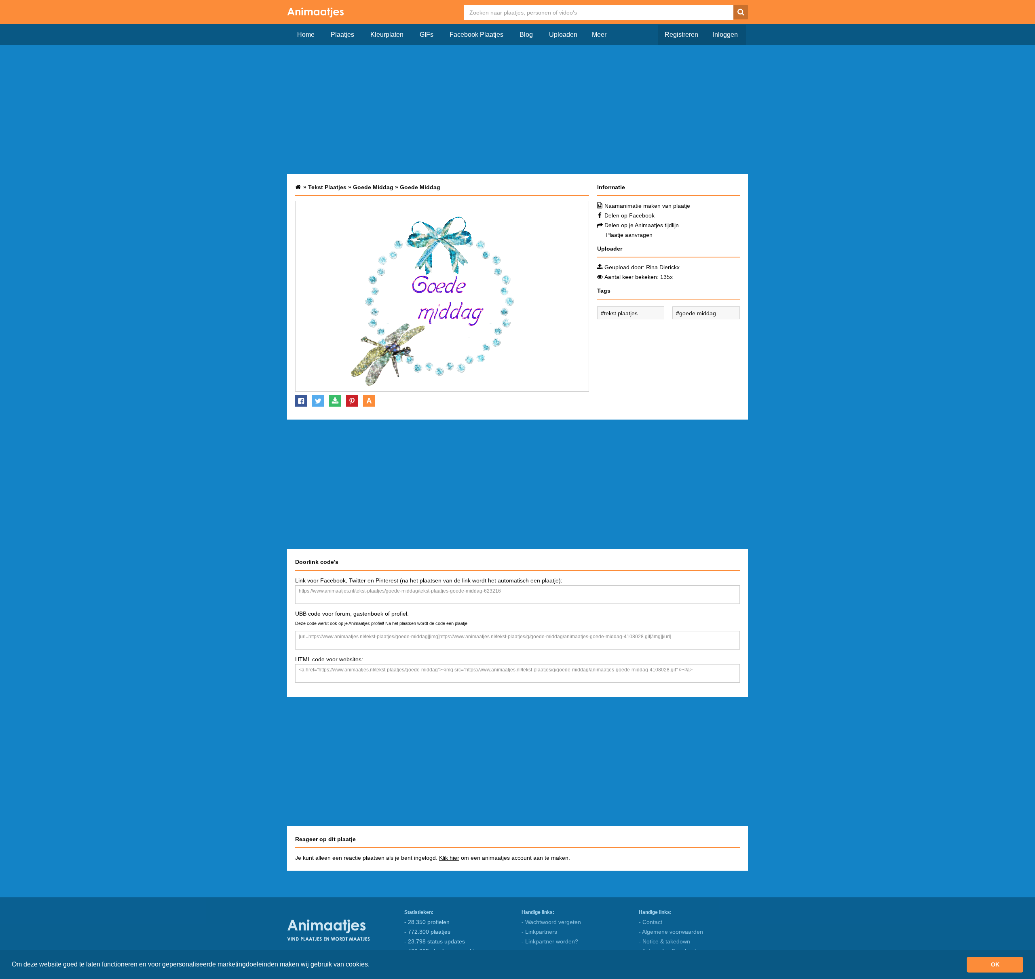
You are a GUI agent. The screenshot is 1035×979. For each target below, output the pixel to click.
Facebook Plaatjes (476, 34)
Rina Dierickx (663, 267)
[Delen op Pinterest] (352, 401)
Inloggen (725, 34)
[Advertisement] (517, 109)
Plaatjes (342, 34)
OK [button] (995, 964)
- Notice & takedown (664, 941)
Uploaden (563, 34)
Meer (599, 34)
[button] (372, 965)
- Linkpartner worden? (550, 941)
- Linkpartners (539, 931)
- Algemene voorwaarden (671, 931)
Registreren (681, 34)
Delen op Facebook (629, 215)
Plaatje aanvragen (629, 235)
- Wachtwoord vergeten (551, 922)
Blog (526, 34)
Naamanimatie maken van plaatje (647, 206)
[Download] (335, 401)
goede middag (697, 313)
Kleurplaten (386, 34)
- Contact (650, 922)
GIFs (426, 34)
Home (306, 34)
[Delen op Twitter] (318, 401)
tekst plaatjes (621, 313)
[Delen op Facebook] (301, 401)
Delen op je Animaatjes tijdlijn (641, 225)
